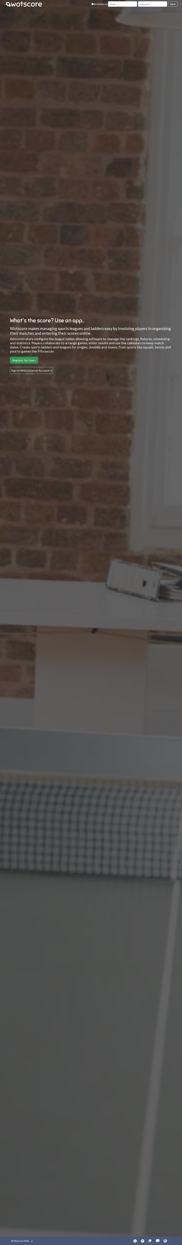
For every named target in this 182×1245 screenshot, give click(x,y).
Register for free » (24, 360)
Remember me (100, 4)
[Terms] (150, 1241)
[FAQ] (142, 1241)
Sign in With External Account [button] (30, 370)
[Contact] (157, 1241)
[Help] (135, 1241)
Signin (173, 4)
